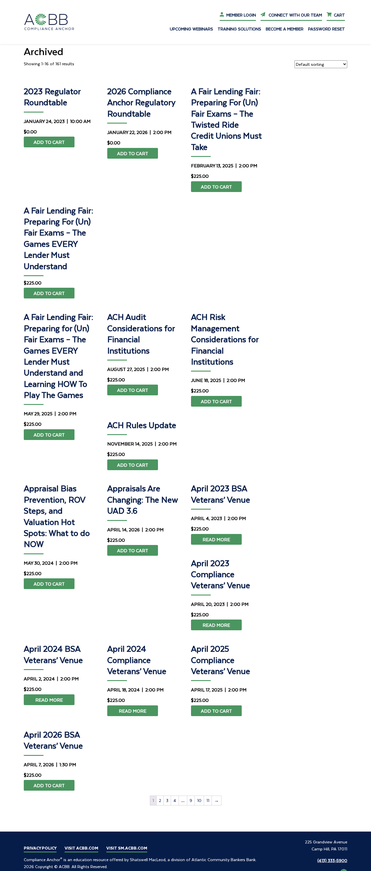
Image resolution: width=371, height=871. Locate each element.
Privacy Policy (40, 848)
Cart (339, 15)
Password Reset (326, 29)
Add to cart (49, 142)
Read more (216, 539)
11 (207, 800)
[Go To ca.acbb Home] (53, 21)
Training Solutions (239, 29)
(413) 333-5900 (332, 860)
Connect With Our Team (295, 15)
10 (199, 800)
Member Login (241, 15)
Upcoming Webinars (191, 29)
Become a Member (284, 29)
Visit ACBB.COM (81, 848)
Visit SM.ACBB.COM (126, 848)
